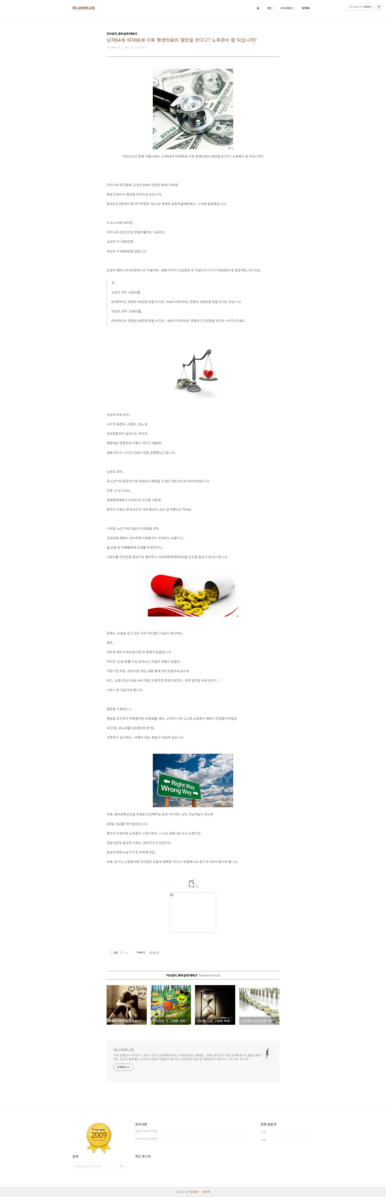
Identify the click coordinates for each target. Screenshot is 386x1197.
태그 (270, 8)
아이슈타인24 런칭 (146, 1139)
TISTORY (194, 1191)
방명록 (306, 8)
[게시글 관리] (126, 953)
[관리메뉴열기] (379, 7)
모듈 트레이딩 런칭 (146, 1131)
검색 (121, 1166)
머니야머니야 (83, 8)
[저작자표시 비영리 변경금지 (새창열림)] (154, 952)
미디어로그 (287, 8)
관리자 (206, 1191)
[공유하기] (121, 953)
